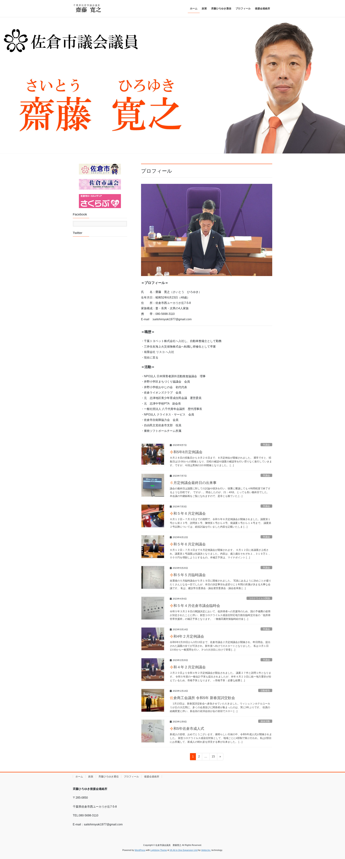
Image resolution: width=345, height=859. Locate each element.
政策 (90, 776)
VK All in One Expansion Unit (183, 850)
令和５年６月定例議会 (188, 513)
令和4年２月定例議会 (187, 636)
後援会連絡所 (151, 776)
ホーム (79, 776)
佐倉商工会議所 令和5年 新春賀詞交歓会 (202, 698)
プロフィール (131, 776)
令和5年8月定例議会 (186, 452)
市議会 (266, 444)
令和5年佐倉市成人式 (187, 729)
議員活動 (265, 721)
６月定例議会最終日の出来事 (193, 483)
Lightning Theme (158, 850)
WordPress (140, 850)
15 (213, 757)
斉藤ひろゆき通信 (108, 776)
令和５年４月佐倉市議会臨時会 (195, 606)
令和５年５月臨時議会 (188, 575)
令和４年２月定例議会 (188, 667)
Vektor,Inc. (206, 850)
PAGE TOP (334, 830)
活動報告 (265, 690)
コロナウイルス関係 (259, 598)
